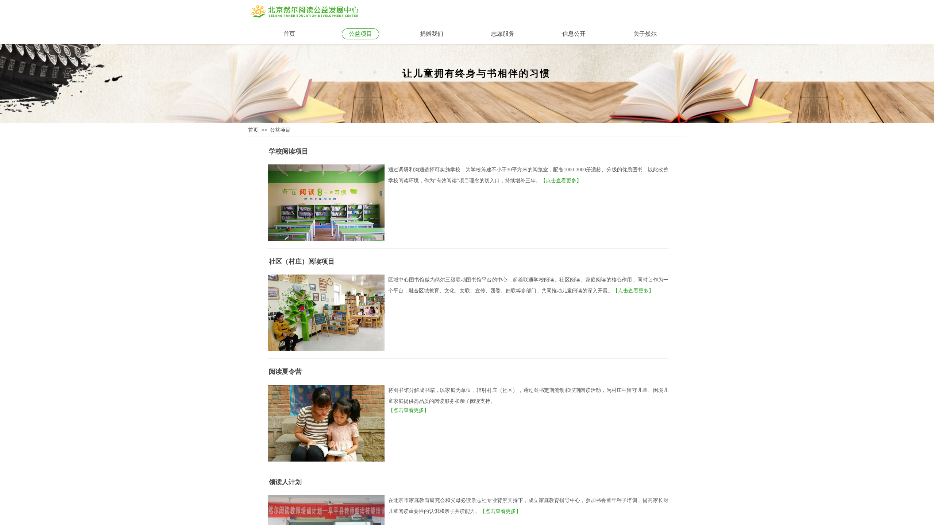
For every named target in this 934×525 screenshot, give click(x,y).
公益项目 (280, 130)
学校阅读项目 (288, 151)
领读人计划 (285, 482)
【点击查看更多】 (561, 180)
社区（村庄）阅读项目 (302, 261)
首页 (253, 130)
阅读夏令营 (285, 371)
